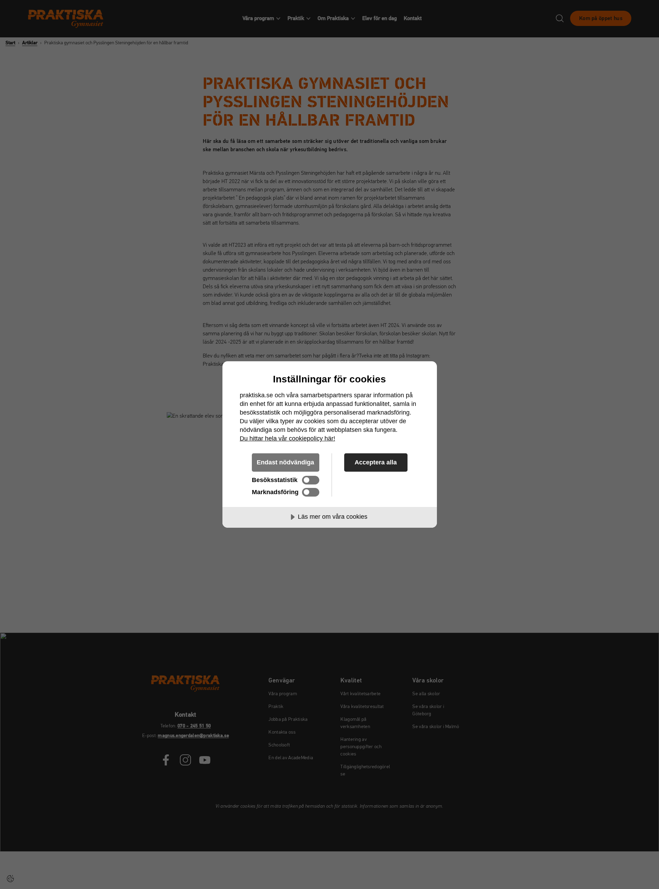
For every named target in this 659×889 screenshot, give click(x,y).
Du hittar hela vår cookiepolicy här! (287, 438)
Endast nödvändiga (285, 462)
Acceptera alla (376, 462)
